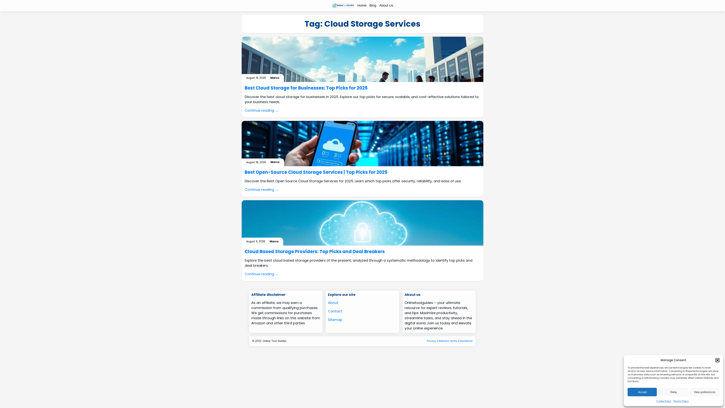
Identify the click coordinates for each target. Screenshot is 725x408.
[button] (717, 360)
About (333, 302)
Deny (673, 392)
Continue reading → (261, 110)
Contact (335, 311)
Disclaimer (466, 341)
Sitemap (335, 319)
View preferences (704, 392)
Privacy (431, 341)
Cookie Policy (663, 401)
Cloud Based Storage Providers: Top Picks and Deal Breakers (315, 251)
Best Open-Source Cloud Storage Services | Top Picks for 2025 (316, 172)
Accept (642, 392)
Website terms (447, 341)
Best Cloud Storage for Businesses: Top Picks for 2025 (306, 88)
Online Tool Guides (274, 341)
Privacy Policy (681, 401)
